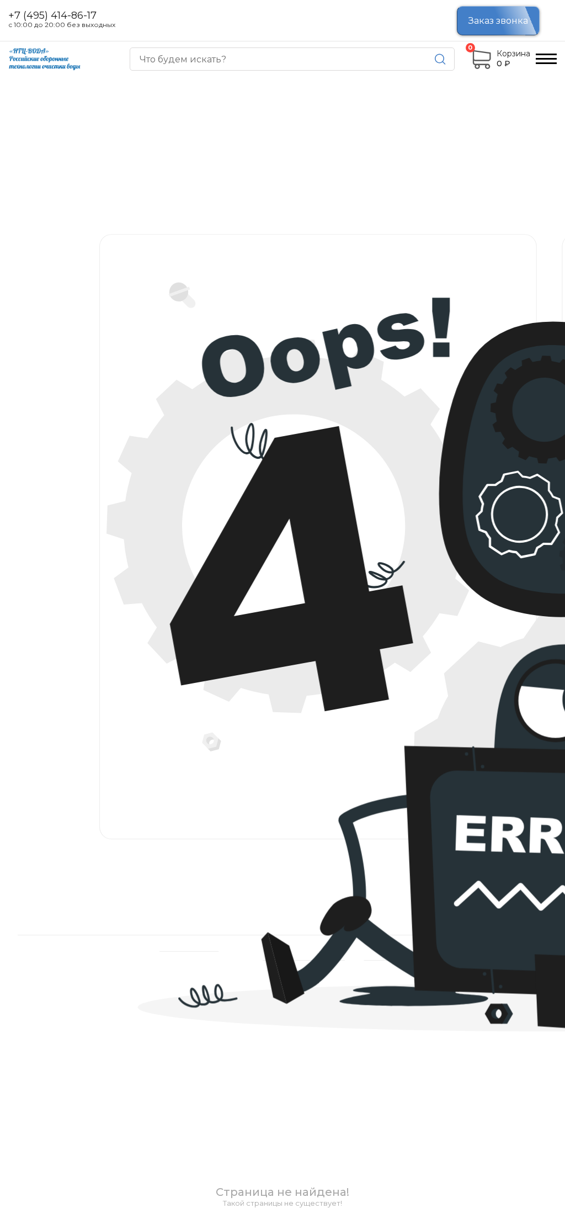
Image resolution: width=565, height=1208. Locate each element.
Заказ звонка (498, 20)
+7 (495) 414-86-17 (52, 16)
